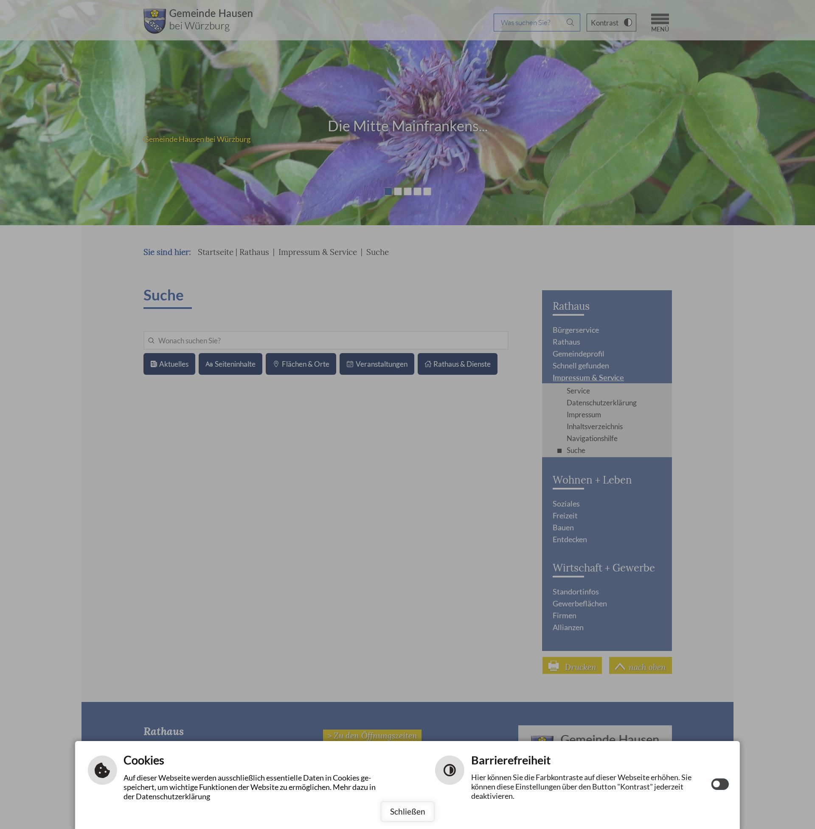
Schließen (407, 811)
